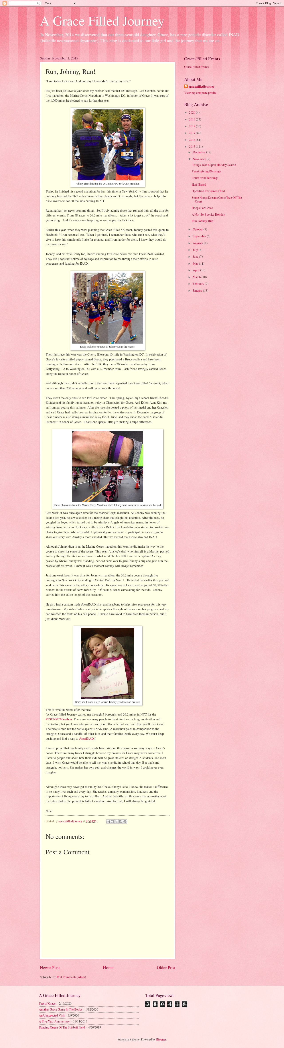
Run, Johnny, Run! (203, 221)
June (196, 256)
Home (108, 967)
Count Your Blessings (205, 178)
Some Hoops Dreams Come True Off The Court (217, 199)
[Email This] (108, 821)
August (197, 243)
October (198, 229)
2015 (192, 146)
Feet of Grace (47, 1003)
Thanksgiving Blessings (206, 171)
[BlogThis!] (112, 821)
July (196, 250)
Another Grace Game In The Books (60, 1009)
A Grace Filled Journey (102, 20)
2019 (192, 119)
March (197, 277)
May (196, 263)
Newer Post (50, 967)
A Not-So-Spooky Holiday (208, 214)
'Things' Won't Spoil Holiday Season (214, 165)
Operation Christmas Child (208, 191)
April (196, 270)
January (198, 290)
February (199, 283)
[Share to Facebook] (120, 821)
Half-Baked (199, 184)
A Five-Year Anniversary (54, 1021)
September (200, 236)
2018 (192, 126)
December (199, 152)
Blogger (161, 1039)
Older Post (166, 967)
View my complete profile (200, 92)
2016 (192, 140)
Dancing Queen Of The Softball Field (62, 1027)
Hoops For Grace (202, 208)
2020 (192, 112)
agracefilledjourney (201, 87)
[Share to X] (116, 821)
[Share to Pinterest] (125, 821)
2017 (192, 133)
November (200, 159)
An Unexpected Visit (52, 1015)
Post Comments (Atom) (71, 977)
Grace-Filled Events (196, 67)
